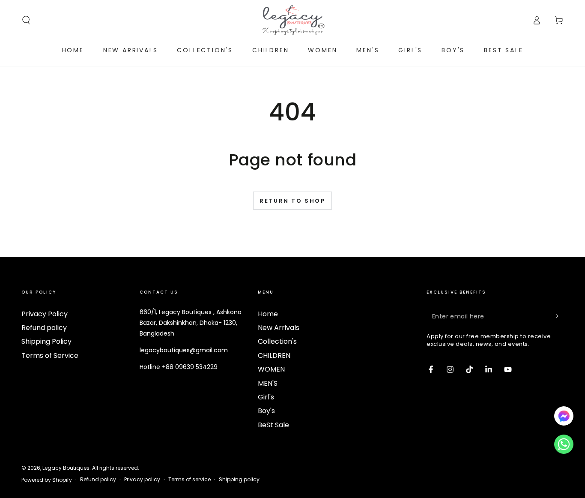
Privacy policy (142, 479)
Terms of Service (49, 355)
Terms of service (189, 479)
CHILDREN (274, 355)
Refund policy (44, 328)
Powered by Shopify (46, 480)
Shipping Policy (46, 341)
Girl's (266, 397)
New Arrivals (278, 328)
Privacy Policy (44, 314)
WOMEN (271, 369)
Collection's (277, 341)
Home (268, 314)
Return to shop (292, 201)
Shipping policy (239, 479)
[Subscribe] (559, 316)
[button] (26, 20)
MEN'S (268, 383)
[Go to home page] (292, 20)
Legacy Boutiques (66, 467)
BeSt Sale (273, 425)
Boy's (266, 411)
